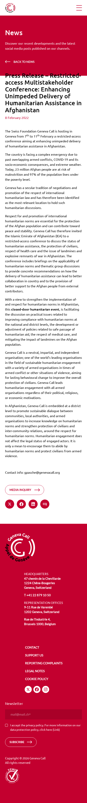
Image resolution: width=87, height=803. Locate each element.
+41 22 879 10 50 (39, 595)
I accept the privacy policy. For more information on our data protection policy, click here (45, 727)
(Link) (56, 729)
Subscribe (17, 742)
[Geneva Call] (20, 547)
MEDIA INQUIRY (20, 489)
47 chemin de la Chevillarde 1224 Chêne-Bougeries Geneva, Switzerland (42, 583)
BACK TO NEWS (24, 61)
